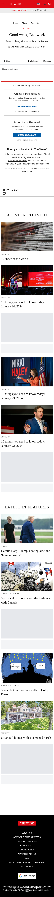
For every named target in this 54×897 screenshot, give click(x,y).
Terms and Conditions (27, 841)
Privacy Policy (27, 846)
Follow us (34, 61)
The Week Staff (17, 47)
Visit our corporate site (35, 888)
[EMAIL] (5, 193)
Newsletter (47, 61)
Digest (24, 23)
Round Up (35, 23)
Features (27, 29)
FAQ (27, 858)
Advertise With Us (27, 854)
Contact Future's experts (27, 837)
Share (8, 61)
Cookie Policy (27, 850)
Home (15, 23)
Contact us (27, 171)
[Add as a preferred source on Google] (27, 876)
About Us (27, 833)
